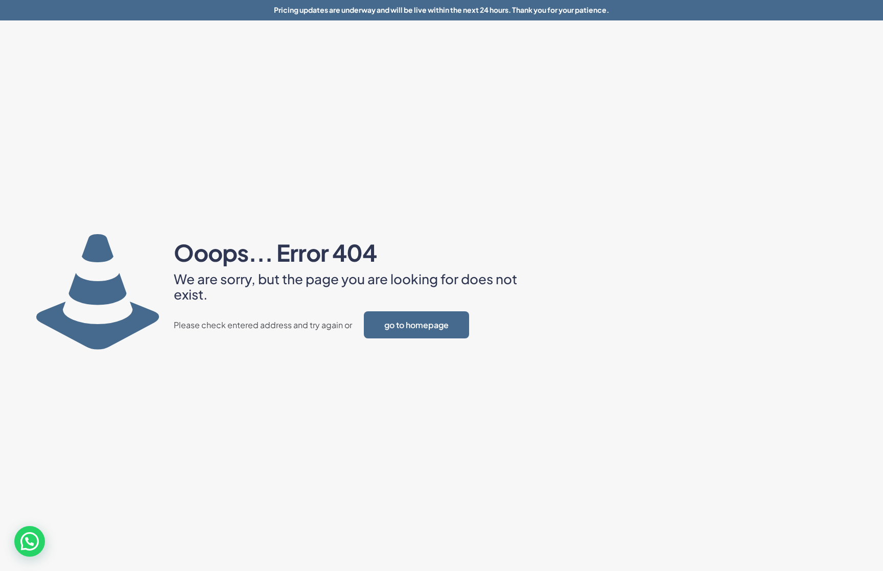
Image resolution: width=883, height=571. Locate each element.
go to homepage (416, 324)
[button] (29, 541)
